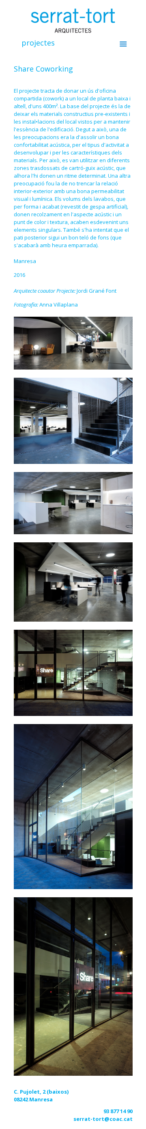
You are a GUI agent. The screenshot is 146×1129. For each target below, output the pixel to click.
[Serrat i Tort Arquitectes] (73, 20)
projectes (38, 43)
